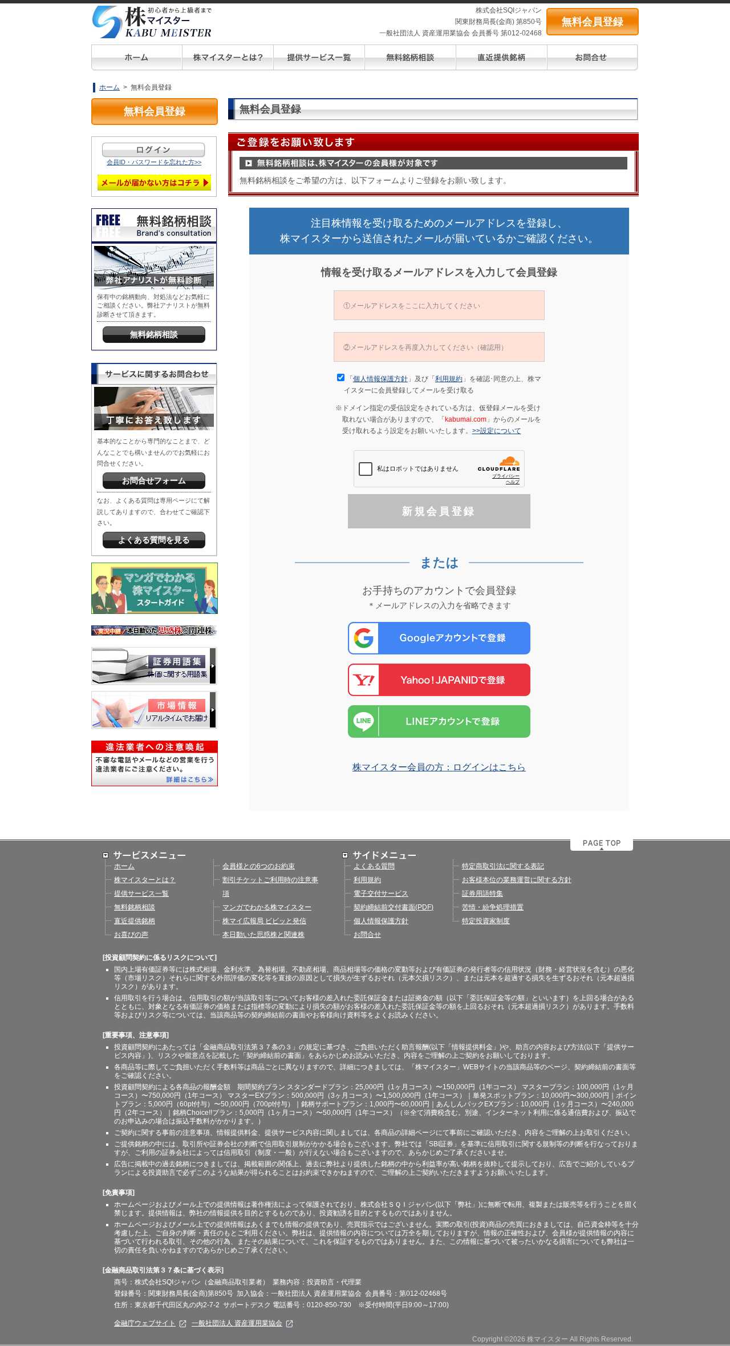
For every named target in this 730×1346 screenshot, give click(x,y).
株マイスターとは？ (145, 880)
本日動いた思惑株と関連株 (263, 935)
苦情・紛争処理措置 (493, 907)
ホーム (109, 87)
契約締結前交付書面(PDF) (393, 907)
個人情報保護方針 (380, 379)
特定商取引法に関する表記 (503, 866)
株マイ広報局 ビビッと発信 (264, 921)
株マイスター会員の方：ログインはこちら (439, 767)
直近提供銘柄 (134, 921)
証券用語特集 (482, 894)
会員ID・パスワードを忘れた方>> (154, 162)
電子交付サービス (381, 894)
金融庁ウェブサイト (145, 1323)
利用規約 (449, 379)
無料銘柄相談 (134, 907)
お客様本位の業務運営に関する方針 (516, 880)
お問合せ (367, 935)
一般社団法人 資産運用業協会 (237, 1323)
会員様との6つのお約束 (258, 866)
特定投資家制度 (486, 921)
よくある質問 (374, 866)
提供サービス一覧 (141, 894)
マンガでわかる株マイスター (266, 907)
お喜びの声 (131, 935)
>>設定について (500, 431)
